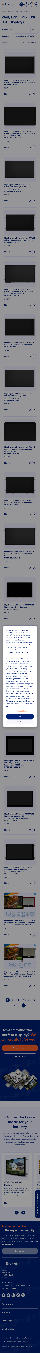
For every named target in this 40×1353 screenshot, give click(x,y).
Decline (20, 722)
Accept (20, 716)
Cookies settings (20, 711)
